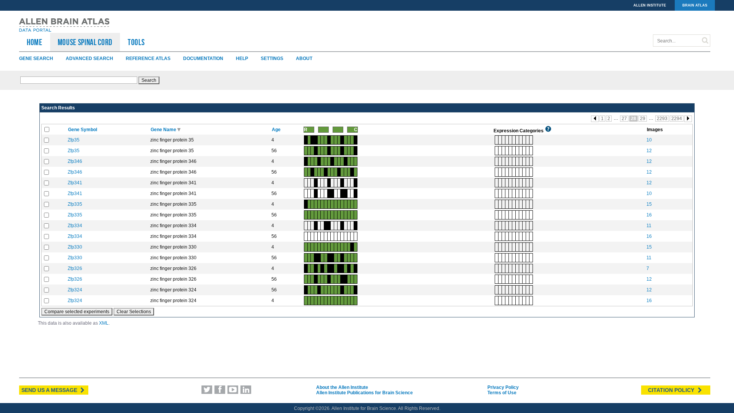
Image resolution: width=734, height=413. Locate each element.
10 (649, 140)
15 (649, 204)
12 (649, 150)
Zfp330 (75, 247)
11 (648, 225)
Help (242, 58)
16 (649, 215)
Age (277, 129)
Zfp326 (75, 268)
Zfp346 (75, 161)
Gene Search (36, 58)
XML (104, 323)
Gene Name (164, 129)
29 (642, 118)
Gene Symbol (83, 129)
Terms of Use (501, 392)
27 (624, 118)
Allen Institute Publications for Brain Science (364, 392)
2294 (676, 118)
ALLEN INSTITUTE (649, 5)
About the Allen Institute (342, 387)
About (304, 58)
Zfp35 (74, 140)
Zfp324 (75, 290)
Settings (272, 58)
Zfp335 (75, 204)
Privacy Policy (503, 387)
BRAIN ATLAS (694, 5)
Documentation (203, 58)
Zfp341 (75, 182)
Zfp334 (75, 225)
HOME (34, 42)
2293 (662, 118)
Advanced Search (89, 58)
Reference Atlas (148, 58)
